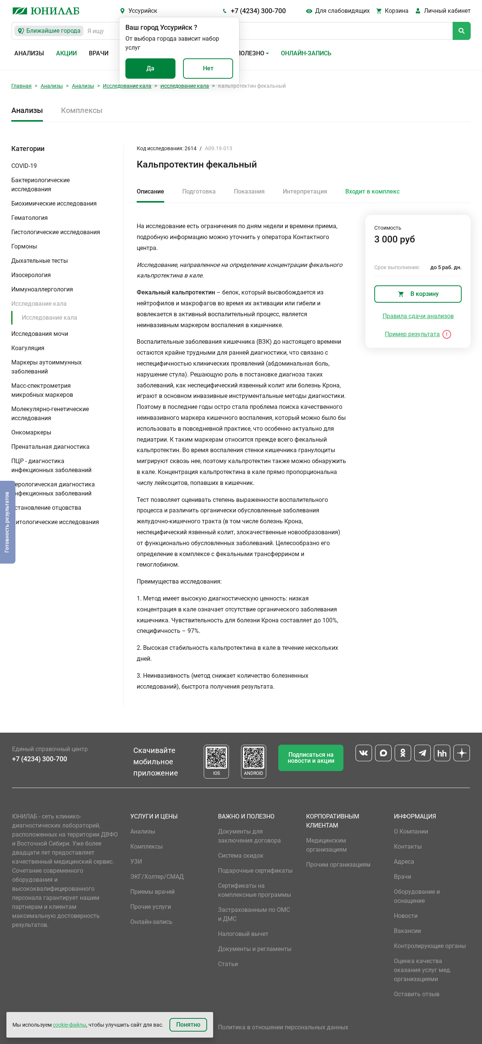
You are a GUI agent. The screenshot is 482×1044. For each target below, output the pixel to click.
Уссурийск (142, 10)
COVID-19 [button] (24, 165)
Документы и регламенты (254, 949)
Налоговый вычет (243, 933)
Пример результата (412, 334)
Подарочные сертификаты (255, 870)
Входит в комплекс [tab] (372, 191)
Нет (208, 68)
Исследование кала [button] (39, 303)
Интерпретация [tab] (305, 191)
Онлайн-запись (306, 53)
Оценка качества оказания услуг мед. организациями (422, 970)
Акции (66, 53)
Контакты (408, 846)
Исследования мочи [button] (39, 333)
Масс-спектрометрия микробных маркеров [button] (42, 390)
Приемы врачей (152, 891)
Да (150, 68)
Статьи (228, 964)
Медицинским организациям (326, 845)
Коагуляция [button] (27, 348)
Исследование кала (127, 86)
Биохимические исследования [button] (54, 203)
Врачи (98, 53)
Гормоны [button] (24, 246)
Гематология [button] (29, 217)
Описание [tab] (150, 191)
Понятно (188, 1024)
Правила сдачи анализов (418, 316)
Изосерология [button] (31, 275)
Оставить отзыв (416, 994)
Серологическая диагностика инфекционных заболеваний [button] (53, 489)
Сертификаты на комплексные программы (254, 890)
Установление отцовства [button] (46, 507)
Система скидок (241, 855)
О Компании (411, 831)
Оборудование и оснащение (417, 896)
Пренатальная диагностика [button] (50, 446)
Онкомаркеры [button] (31, 432)
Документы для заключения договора (249, 836)
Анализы (29, 53)
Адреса (404, 861)
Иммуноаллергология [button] (42, 289)
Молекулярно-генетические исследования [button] (50, 413)
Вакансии (407, 930)
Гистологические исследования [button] (55, 232)
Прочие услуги (150, 906)
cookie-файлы (69, 1025)
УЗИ (136, 861)
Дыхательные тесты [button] (39, 260)
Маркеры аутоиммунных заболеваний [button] (46, 367)
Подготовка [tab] (199, 191)
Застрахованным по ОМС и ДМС (254, 914)
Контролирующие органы (430, 946)
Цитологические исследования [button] (55, 522)
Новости (406, 915)
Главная (21, 86)
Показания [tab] (249, 191)
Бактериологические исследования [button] (40, 185)
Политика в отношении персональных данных (283, 1027)
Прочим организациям (338, 864)
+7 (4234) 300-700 (258, 11)
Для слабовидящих (342, 10)
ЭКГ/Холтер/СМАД (157, 876)
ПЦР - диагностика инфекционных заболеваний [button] (51, 465)
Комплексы (81, 110)
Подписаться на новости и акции (311, 757)
